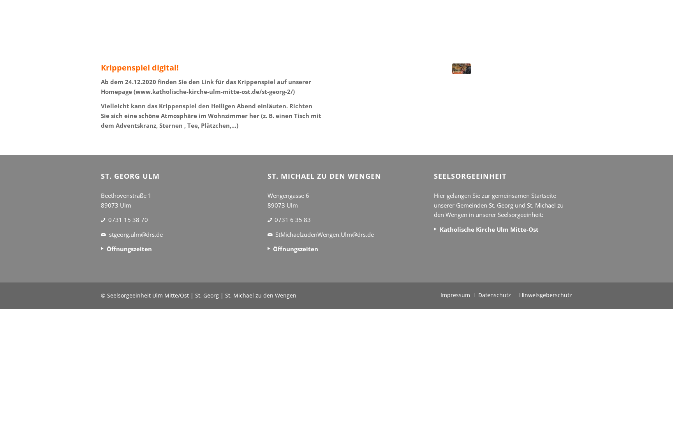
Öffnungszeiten (129, 249)
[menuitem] (455, 295)
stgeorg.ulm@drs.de (136, 234)
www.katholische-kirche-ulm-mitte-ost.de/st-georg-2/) (215, 91)
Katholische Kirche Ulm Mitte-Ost (489, 229)
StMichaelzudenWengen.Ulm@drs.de (324, 234)
